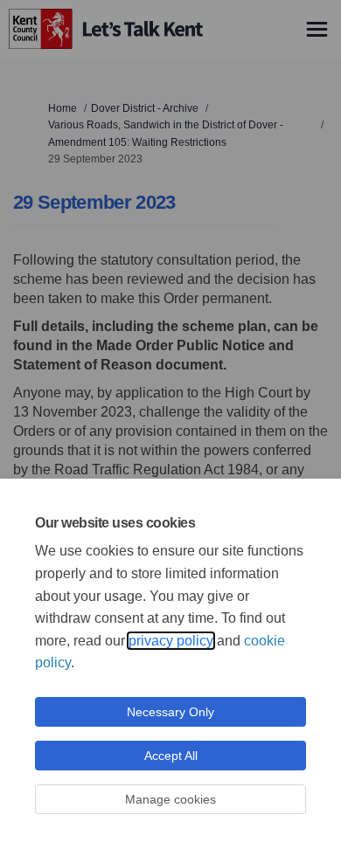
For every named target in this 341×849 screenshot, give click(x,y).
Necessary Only (170, 712)
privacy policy (171, 640)
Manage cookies (170, 799)
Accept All (171, 756)
